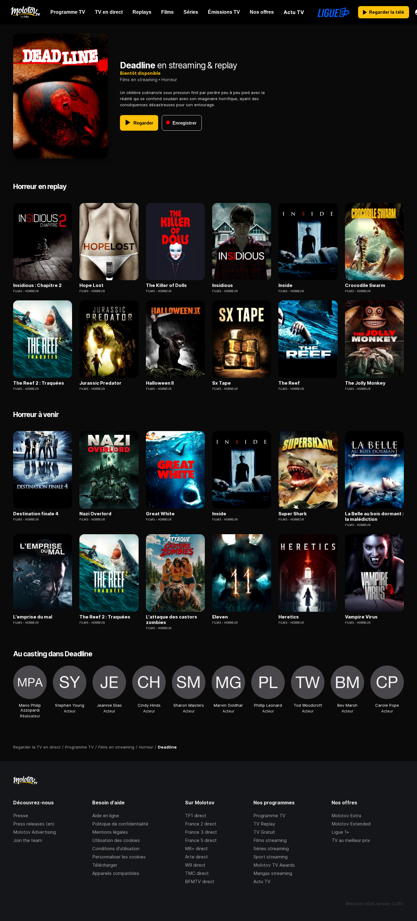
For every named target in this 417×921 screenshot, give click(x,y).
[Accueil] (25, 12)
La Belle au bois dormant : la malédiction (374, 516)
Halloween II (160, 383)
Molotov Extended (351, 824)
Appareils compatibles (115, 873)
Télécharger (104, 865)
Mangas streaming (272, 873)
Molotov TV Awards (274, 865)
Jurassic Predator (100, 383)
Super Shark (292, 514)
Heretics (288, 617)
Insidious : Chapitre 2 (37, 285)
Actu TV (261, 881)
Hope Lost (91, 285)
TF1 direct (195, 815)
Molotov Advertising (34, 832)
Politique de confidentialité (120, 824)
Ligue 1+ (340, 832)
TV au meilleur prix (351, 840)
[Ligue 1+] (333, 12)
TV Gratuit (264, 832)
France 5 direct (201, 840)
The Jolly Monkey (365, 383)
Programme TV (269, 815)
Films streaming (270, 840)
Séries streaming (271, 848)
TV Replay (264, 824)
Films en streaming (139, 79)
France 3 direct (201, 832)
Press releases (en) (34, 824)
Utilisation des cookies (116, 840)
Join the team (27, 840)
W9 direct (195, 865)
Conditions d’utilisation (116, 848)
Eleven (220, 617)
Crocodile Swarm (365, 285)
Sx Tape (221, 383)
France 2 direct (200, 824)
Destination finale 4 (36, 514)
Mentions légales (110, 832)
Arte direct (196, 857)
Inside (285, 285)
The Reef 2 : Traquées (38, 383)
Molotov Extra (346, 815)
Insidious (222, 285)
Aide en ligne (105, 815)
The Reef (289, 383)
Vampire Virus (361, 617)
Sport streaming (270, 857)
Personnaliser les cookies (119, 857)
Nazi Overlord (95, 514)
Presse (20, 815)
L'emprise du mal (32, 617)
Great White (160, 514)
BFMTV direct (199, 881)
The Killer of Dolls (166, 285)
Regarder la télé (386, 12)
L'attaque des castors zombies (171, 619)
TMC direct (197, 873)
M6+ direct (196, 848)
